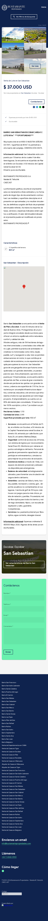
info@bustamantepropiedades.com (16, 844)
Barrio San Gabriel (8, 704)
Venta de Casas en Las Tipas (11, 805)
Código (4, 891)
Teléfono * (7, 604)
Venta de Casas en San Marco (12, 796)
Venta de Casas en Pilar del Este (13, 808)
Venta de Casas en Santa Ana (12, 824)
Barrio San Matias (8, 698)
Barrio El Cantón (7, 695)
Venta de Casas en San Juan (12, 827)
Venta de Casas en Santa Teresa (13, 802)
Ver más (35, 66)
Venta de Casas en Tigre (10, 748)
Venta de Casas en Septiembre (12, 821)
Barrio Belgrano (7, 742)
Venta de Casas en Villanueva (12, 761)
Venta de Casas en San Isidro (12, 818)
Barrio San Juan (7, 739)
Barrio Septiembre (8, 733)
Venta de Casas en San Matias (12, 786)
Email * (6, 615)
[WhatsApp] (40, 107)
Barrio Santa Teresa (8, 714)
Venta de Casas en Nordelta (11, 758)
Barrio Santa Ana (8, 736)
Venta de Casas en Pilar (10, 755)
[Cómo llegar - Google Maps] (3, 871)
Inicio (43, 7)
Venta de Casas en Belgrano (12, 830)
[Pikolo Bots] (24, 905)
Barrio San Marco (8, 708)
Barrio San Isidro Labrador (11, 686)
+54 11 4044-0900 (9, 857)
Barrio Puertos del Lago (10, 692)
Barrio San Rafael (8, 723)
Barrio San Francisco (9, 682)
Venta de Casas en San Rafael (12, 811)
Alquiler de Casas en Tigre (11, 767)
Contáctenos (36, 102)
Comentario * (8, 626)
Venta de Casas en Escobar (11, 752)
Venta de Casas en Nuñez (11, 814)
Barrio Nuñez (6, 726)
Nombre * (7, 593)
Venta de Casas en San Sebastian (13, 789)
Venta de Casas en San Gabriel (12, 792)
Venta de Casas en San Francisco (13, 770)
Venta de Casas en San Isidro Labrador (15, 774)
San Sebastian (26, 93)
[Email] (43, 107)
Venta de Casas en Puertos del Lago (14, 780)
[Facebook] (34, 107)
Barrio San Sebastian (9, 701)
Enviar (8, 652)
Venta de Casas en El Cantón (12, 783)
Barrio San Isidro (7, 730)
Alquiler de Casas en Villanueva (13, 764)
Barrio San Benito (8, 711)
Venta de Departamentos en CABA (14, 745)
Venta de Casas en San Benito (12, 799)
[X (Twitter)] (37, 107)
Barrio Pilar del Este (8, 720)
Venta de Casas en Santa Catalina (14, 777)
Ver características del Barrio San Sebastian (20, 564)
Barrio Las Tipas (7, 717)
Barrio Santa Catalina (9, 689)
